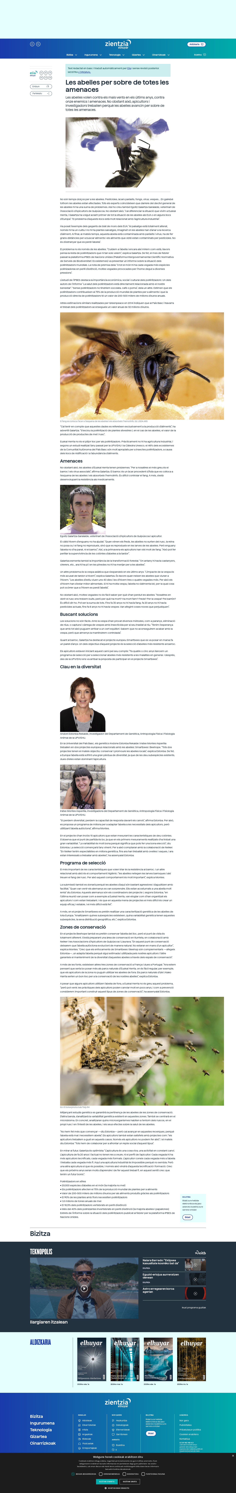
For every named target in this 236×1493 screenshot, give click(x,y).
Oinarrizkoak (43, 1443)
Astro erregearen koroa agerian (158, 1290)
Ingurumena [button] (91, 55)
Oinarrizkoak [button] (159, 55)
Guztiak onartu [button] (107, 1481)
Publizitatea (185, 1425)
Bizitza (36, 1416)
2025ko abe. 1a (150, 1384)
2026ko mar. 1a (117, 1384)
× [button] (233, 1456)
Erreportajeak (89, 1448)
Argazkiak (87, 1434)
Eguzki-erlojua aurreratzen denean (161, 1276)
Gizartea (38, 1436)
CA (46, 78)
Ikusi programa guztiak (194, 1307)
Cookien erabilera (188, 1434)
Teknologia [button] (114, 55)
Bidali (187, 1217)
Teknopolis (41, 1251)
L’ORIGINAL (84, 72)
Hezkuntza (121, 1420)
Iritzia (85, 1429)
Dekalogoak (122, 1425)
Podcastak (87, 1443)
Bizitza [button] (70, 55)
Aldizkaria (195, 44)
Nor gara (184, 1420)
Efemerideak (123, 1429)
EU (41, 73)
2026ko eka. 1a (83, 1384)
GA (50, 78)
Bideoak (86, 1439)
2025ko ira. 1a (182, 1384)
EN (41, 78)
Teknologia (41, 1429)
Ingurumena (42, 1423)
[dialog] (118, 1473)
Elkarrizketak (89, 1425)
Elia (129, 68)
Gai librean (122, 1434)
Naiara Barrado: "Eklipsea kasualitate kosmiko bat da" (161, 1262)
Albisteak (87, 1420)
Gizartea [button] (136, 55)
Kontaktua (184, 1439)
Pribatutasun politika (190, 1429)
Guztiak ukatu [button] (130, 1481)
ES (46, 73)
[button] (32, 43)
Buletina (198, 55)
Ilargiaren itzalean (49, 1322)
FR (50, 73)
